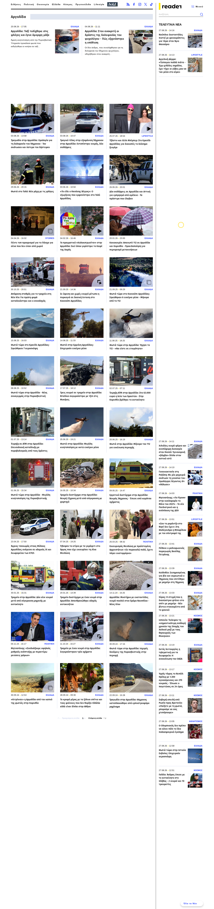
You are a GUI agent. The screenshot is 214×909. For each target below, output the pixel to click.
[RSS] (128, 4)
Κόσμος (67, 4)
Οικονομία (43, 4)
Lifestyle (99, 4)
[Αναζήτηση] (201, 14)
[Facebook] (133, 4)
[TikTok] (151, 4)
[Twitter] (145, 4)
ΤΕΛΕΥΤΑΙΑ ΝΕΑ (170, 24)
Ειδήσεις (16, 4)
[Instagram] (139, 4)
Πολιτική (29, 4)
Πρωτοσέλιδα (83, 4)
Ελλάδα (56, 4)
